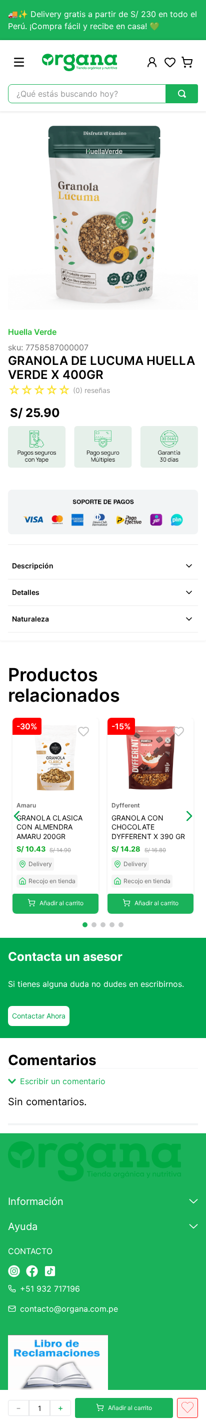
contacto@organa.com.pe (69, 1309)
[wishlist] (170, 62)
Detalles (26, 592)
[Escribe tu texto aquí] (14, 1272)
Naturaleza (30, 619)
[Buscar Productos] (182, 94)
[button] (17, 816)
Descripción (33, 565)
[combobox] (103, 93)
